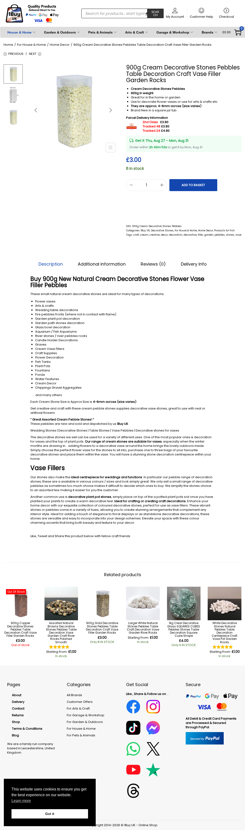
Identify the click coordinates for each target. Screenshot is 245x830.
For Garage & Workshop (85, 715)
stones (230, 235)
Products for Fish (224, 230)
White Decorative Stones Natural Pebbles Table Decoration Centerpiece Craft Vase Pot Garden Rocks (224, 632)
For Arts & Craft (78, 708)
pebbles (220, 235)
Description (51, 264)
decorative (190, 235)
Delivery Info (194, 264)
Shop (16, 722)
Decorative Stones (162, 230)
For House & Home (31, 44)
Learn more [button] (21, 801)
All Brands (74, 695)
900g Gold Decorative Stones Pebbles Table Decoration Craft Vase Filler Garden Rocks (102, 628)
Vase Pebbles (123, 430)
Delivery (18, 701)
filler (200, 235)
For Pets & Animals (81, 735)
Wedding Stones (43, 430)
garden (208, 235)
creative (155, 235)
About (16, 695)
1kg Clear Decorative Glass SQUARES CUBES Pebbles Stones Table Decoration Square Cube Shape (183, 629)
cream (144, 235)
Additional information (102, 264)
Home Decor (60, 44)
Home (8, 44)
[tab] (51, 264)
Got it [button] (49, 814)
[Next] (111, 110)
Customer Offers (80, 701)
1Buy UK (145, 230)
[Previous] (36, 110)
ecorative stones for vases (158, 430)
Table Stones (99, 430)
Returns (18, 715)
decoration (175, 235)
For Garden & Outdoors (85, 722)
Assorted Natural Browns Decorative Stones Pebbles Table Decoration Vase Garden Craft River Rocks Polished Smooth (61, 632)
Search (155, 13)
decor (164, 235)
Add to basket (193, 185)
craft (136, 235)
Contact (18, 708)
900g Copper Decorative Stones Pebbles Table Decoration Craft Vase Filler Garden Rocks (20, 629)
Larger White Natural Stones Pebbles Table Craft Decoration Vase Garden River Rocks (143, 628)
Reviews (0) (153, 264)
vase (238, 235)
